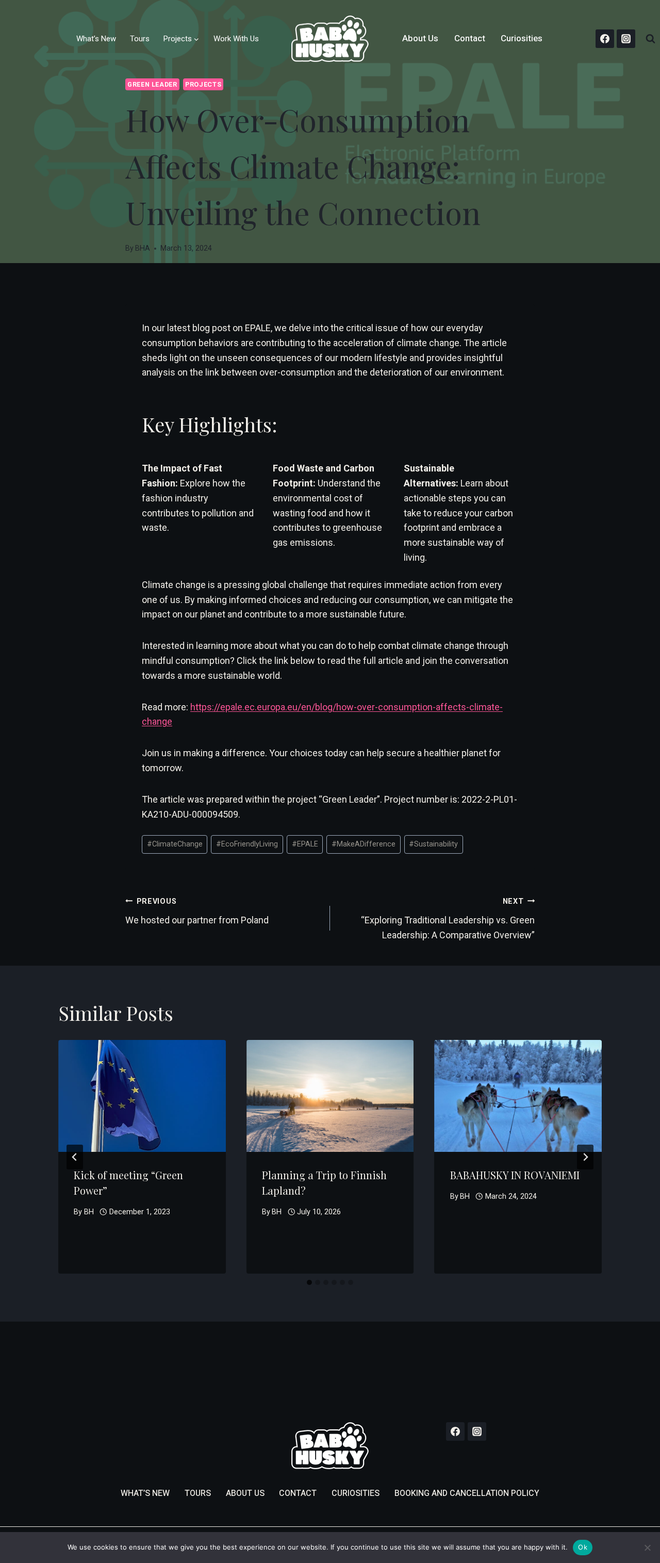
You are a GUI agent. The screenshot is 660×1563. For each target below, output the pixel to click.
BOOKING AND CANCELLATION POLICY (466, 1493)
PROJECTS (203, 84)
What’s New (96, 38)
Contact (469, 38)
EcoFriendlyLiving (247, 844)
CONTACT (298, 1493)
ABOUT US (245, 1493)
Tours (140, 38)
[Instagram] (626, 38)
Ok (582, 1547)
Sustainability (433, 844)
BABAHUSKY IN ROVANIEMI (515, 1175)
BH (89, 1212)
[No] (647, 1547)
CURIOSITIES (356, 1493)
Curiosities (521, 38)
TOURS (198, 1493)
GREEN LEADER (152, 84)
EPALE (305, 844)
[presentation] (142, 1095)
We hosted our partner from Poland (197, 911)
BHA (142, 248)
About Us (420, 38)
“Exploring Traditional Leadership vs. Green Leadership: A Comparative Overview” (448, 918)
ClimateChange (175, 844)
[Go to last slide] (75, 1157)
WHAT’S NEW (145, 1493)
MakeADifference (363, 844)
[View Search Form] (650, 38)
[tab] (309, 1282)
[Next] (585, 1157)
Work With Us (236, 38)
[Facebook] (605, 38)
